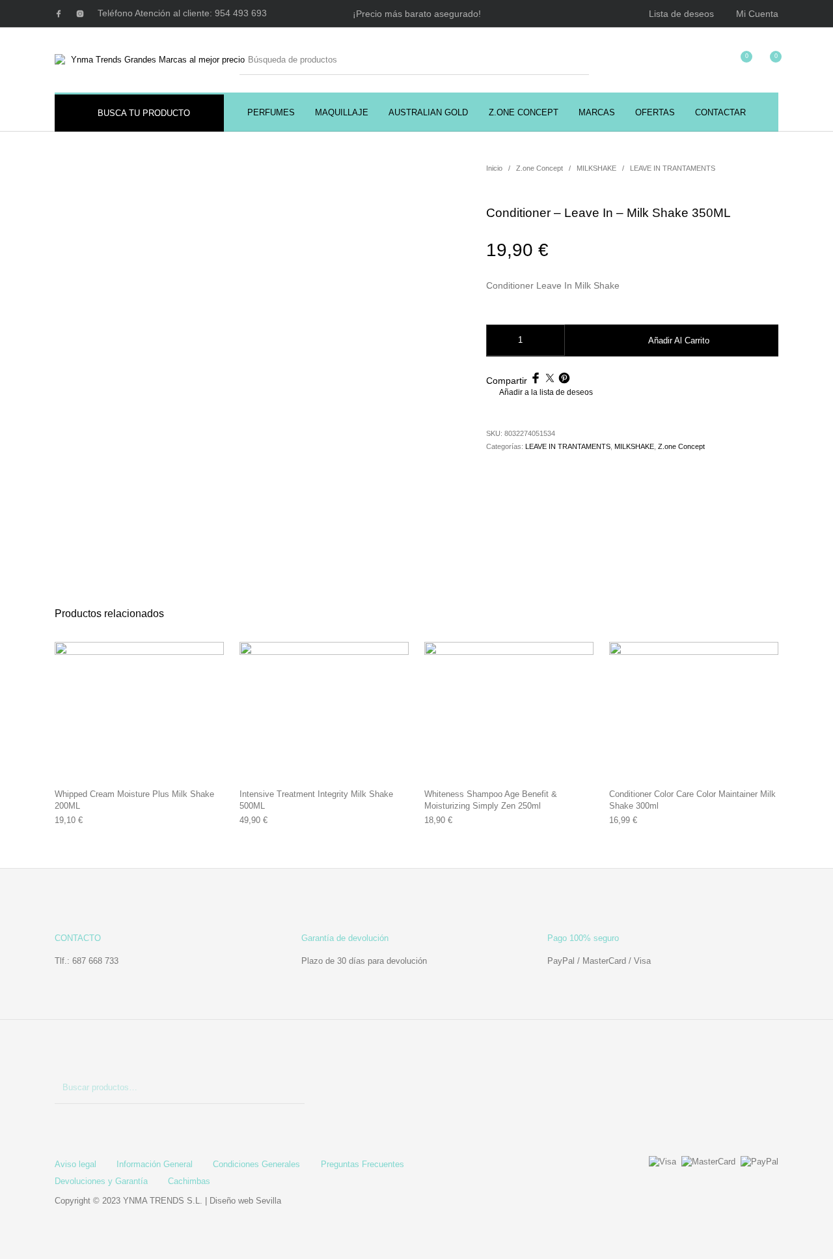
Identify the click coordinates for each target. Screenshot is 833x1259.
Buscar (288, 1087)
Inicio (494, 168)
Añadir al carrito (678, 340)
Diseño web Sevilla (245, 1201)
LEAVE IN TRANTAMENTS (672, 168)
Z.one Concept (539, 168)
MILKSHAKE (596, 168)
